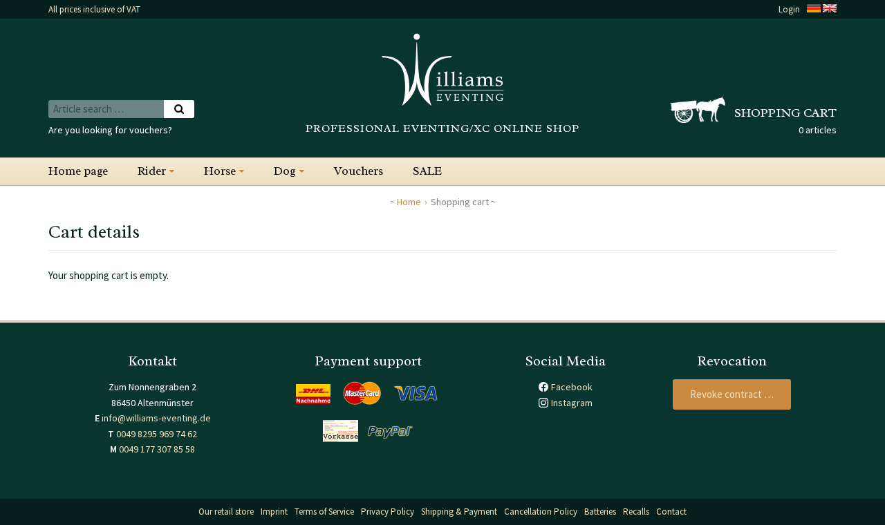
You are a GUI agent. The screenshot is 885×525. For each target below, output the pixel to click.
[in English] (830, 9)
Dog (285, 171)
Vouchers (358, 171)
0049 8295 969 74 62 (156, 434)
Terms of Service (324, 511)
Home (409, 201)
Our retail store (226, 511)
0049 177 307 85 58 (157, 449)
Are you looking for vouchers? (110, 130)
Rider (152, 171)
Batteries (600, 511)
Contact (671, 511)
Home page (78, 171)
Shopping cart (785, 112)
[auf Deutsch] (814, 9)
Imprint (274, 511)
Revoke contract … (732, 394)
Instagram (572, 403)
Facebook (572, 387)
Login (789, 9)
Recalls (636, 511)
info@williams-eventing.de (156, 418)
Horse (220, 171)
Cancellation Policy (540, 511)
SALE (427, 171)
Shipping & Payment (459, 511)
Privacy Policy (387, 511)
